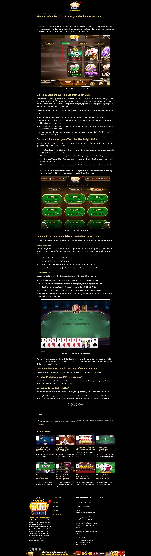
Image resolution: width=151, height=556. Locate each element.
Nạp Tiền (55, 502)
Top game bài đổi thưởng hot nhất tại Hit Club (50, 14)
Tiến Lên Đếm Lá (77, 396)
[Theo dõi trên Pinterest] (36, 549)
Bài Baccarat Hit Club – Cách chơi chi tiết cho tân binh (83, 477)
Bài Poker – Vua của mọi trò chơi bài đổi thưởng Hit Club (43, 477)
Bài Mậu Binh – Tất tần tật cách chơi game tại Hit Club (85, 448)
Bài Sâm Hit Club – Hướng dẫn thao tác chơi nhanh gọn (102, 449)
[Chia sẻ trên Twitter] (72, 404)
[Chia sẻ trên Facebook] (69, 404)
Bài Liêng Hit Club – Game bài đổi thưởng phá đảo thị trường (63, 477)
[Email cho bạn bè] (75, 404)
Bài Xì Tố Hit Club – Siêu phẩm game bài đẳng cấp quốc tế (43, 449)
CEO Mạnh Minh (58, 514)
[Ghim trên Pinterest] (78, 404)
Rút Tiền (55, 506)
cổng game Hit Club (58, 99)
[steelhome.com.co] (75, 5)
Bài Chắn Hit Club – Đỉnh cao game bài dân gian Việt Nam (62, 449)
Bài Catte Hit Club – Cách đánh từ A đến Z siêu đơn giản (103, 477)
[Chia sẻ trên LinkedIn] (81, 404)
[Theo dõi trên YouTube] (40, 549)
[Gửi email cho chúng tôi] (33, 549)
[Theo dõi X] (30, 549)
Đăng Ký (55, 510)
